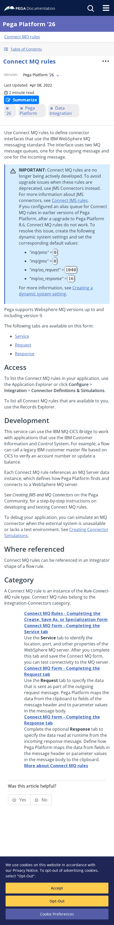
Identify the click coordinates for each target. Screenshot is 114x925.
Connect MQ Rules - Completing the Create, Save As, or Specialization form (66, 616)
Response (24, 354)
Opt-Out (57, 901)
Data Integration (61, 110)
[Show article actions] (105, 61)
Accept (57, 888)
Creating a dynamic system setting (56, 291)
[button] (57, 49)
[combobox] (40, 75)
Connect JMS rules (70, 200)
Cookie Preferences (57, 914)
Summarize (25, 100)
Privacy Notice (25, 870)
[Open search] (90, 8)
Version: (11, 74)
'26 (8, 113)
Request (23, 345)
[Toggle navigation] (106, 8)
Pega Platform (28, 110)
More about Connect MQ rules (56, 766)
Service (22, 336)
